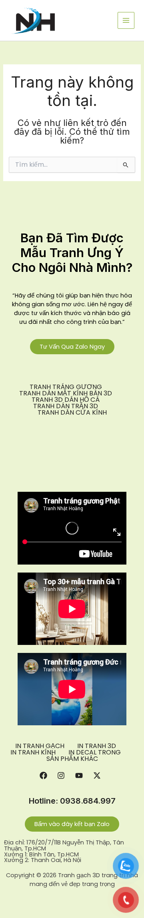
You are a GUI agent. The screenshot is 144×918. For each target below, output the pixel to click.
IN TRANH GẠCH (39, 746)
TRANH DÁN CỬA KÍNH (72, 412)
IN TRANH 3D (96, 746)
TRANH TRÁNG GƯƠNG (66, 387)
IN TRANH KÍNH (33, 752)
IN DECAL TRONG (94, 752)
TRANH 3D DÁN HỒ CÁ (66, 400)
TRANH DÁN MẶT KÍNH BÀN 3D (65, 393)
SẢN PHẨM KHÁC (72, 759)
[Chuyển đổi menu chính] (126, 20)
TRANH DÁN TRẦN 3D (65, 406)
